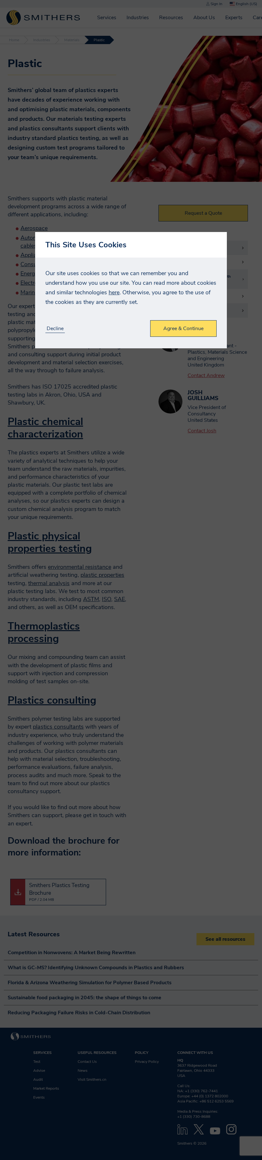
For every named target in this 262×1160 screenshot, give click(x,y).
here (114, 292)
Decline (55, 328)
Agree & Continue (183, 328)
